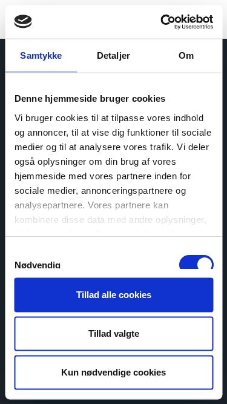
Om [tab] (186, 55)
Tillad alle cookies (113, 295)
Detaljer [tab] (113, 55)
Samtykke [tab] (41, 55)
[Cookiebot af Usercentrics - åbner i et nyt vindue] (161, 22)
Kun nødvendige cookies (113, 372)
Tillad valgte (113, 333)
